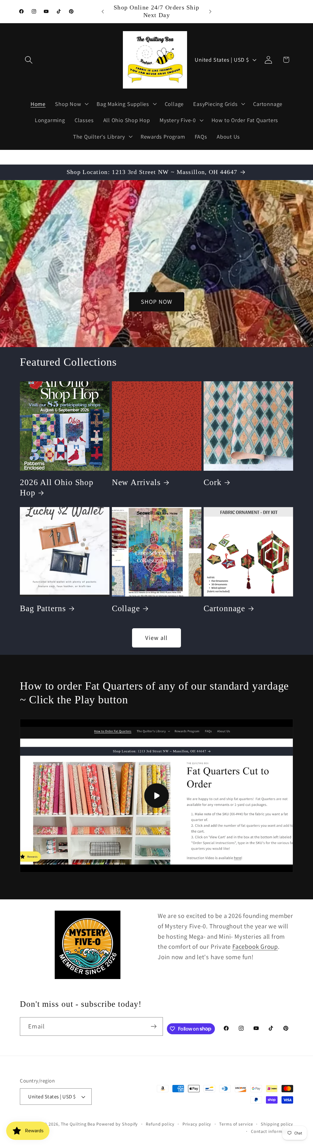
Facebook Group (255, 946)
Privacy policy (197, 1124)
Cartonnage (224, 608)
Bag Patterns (43, 608)
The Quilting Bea (78, 1124)
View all (156, 638)
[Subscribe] (153, 1026)
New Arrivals (136, 482)
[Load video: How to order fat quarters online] (156, 795)
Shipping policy (277, 1124)
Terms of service (236, 1124)
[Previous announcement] (102, 11)
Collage (126, 608)
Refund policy (160, 1124)
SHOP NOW (156, 302)
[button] (28, 59)
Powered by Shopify (117, 1124)
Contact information (272, 1131)
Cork (213, 482)
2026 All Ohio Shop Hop (57, 487)
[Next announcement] (210, 11)
